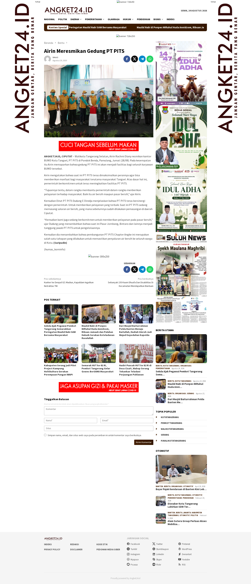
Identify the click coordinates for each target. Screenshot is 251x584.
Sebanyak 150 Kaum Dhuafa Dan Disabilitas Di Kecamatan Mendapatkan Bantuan (130, 282)
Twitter (159, 544)
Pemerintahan (163, 368)
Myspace (134, 559)
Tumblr (134, 549)
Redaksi (74, 544)
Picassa (134, 564)
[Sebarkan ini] (126, 59)
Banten (159, 486)
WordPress (187, 549)
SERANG (165, 434)
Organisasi (185, 366)
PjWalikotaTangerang (173, 440)
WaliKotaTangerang (172, 429)
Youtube (186, 559)
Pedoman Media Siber (108, 549)
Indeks (48, 544)
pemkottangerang (171, 423)
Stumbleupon (162, 549)
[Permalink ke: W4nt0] (47, 58)
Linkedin (160, 554)
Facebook (135, 544)
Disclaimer (76, 549)
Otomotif (188, 486)
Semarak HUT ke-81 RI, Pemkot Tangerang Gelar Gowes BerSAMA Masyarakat (98, 368)
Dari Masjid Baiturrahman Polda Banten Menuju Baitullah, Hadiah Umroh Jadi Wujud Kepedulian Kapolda (135, 330)
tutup (37, 1)
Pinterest (186, 544)
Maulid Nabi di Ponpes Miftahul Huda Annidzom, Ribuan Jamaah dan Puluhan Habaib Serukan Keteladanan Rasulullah (165, 27)
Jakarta (187, 512)
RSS (183, 564)
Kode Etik (102, 544)
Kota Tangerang (171, 366)
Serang (190, 393)
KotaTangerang (170, 417)
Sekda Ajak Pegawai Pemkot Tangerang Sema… (179, 373)
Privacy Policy (52, 549)
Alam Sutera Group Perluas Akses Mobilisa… (187, 523)
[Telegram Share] (142, 59)
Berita (159, 366)
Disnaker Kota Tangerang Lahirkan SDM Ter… (183, 505)
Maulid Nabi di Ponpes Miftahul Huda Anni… (185, 385)
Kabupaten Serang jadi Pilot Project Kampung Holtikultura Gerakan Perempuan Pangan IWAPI (60, 370)
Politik (194, 515)
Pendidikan (188, 498)
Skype (159, 559)
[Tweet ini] (134, 59)
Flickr (158, 564)
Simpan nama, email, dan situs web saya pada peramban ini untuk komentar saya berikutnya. (95, 435)
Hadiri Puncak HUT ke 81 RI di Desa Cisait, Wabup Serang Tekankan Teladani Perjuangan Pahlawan (135, 370)
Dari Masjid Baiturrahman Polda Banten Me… (186, 401)
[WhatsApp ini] (150, 59)
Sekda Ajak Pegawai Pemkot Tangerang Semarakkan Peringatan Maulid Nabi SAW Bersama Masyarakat (60, 330)
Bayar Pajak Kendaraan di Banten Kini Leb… (181, 489)
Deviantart (187, 554)
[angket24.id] (71, 10)
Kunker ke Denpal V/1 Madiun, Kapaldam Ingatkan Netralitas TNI (69, 282)
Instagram (135, 554)
